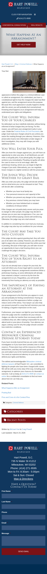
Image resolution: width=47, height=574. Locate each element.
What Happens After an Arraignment (15, 388)
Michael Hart (15, 429)
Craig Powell (27, 429)
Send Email (23, 551)
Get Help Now (23, 45)
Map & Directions (23, 478)
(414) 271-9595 (24, 18)
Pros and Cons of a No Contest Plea (16, 397)
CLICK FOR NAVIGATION (21, 14)
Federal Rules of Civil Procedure (27, 131)
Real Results (36, 25)
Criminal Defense (18, 402)
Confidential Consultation (14, 25)
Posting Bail (6, 393)
